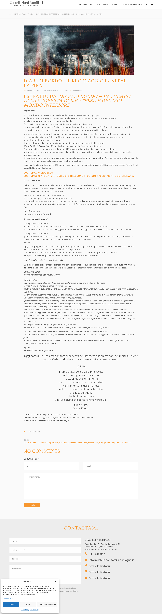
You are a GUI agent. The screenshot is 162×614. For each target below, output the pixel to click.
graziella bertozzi (67, 443)
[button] (56, 582)
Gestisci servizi (9, 598)
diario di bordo (31, 443)
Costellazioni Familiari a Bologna (24, 14)
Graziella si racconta (50, 14)
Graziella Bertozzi (99, 566)
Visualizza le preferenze (47, 605)
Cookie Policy (25, 610)
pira (96, 443)
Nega (28, 605)
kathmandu (81, 443)
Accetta (11, 605)
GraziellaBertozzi (52, 91)
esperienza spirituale (48, 443)
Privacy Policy (34, 610)
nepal (91, 443)
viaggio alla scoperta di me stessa (115, 443)
